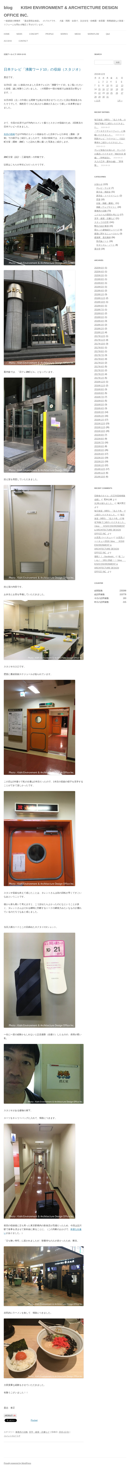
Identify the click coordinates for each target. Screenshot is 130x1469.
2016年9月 (99, 389)
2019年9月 (99, 279)
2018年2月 (99, 328)
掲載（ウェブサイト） (106, 207)
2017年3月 (99, 370)
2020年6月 (99, 268)
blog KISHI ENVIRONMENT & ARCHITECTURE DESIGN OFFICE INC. (61, 11)
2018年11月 (99, 298)
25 (111, 93)
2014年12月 (99, 469)
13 (122, 85)
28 (95, 97)
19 (117, 89)
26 (117, 93)
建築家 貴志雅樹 (102, 237)
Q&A (108, 34)
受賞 (98, 199)
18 (111, 89)
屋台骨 (97, 249)
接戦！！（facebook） (104, 556)
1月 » (119, 101)
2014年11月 (99, 473)
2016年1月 (99, 420)
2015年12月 (99, 423)
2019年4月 (99, 290)
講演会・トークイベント (107, 195)
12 (117, 85)
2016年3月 (99, 412)
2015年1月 (99, 465)
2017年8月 (99, 351)
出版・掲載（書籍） (105, 203)
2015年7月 (99, 442)
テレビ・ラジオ (103, 188)
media (78, 34)
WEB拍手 (10, 1415)
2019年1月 (99, 294)
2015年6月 (99, 446)
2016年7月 (99, 397)
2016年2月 (99, 416)
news (19, 34)
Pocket (34, 1420)
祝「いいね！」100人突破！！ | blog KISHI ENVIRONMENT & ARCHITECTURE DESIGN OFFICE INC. (110, 564)
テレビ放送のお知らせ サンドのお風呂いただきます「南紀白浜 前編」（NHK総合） (110, 154)
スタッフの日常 (101, 222)
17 (107, 89)
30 (103, 97)
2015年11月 (99, 427)
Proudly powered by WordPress (17, 1463)
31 (107, 97)
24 (107, 93)
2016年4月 (99, 408)
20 (122, 89)
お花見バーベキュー (103, 537)
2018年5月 (99, 317)
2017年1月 (99, 378)
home (7, 34)
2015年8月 (99, 439)
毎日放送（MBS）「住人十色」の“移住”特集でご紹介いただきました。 (110, 123)
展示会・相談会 (103, 192)
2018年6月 (99, 313)
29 (99, 97)
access (8, 41)
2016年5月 (99, 404)
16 (103, 89)
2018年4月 (99, 321)
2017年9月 (99, 347)
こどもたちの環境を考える (106, 214)
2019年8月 (99, 283)
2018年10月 (99, 302)
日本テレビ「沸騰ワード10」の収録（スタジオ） (43, 69)
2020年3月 (99, 275)
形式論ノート (102, 241)
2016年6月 (99, 401)
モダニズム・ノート (105, 245)
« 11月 (97, 101)
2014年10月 (99, 477)
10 (107, 85)
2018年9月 (99, 306)
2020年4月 (99, 271)
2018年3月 (99, 325)
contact (23, 41)
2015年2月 (99, 461)
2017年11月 (99, 340)
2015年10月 (99, 431)
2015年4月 (99, 454)
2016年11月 (99, 385)
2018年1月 (99, 332)
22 (99, 93)
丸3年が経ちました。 (104, 503)
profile (50, 34)
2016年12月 (99, 382)
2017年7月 (99, 355)
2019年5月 (99, 287)
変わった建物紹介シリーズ (106, 230)
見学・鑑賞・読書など (39, 1432)
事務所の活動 (21, 1432)
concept (34, 34)
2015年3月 (99, 458)
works (64, 34)
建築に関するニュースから (106, 233)
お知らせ (98, 184)
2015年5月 (99, 450)
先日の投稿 (9, 134)
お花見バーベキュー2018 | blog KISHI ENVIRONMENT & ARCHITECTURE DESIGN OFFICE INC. (109, 545)
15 (99, 89)
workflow (93, 34)
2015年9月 (99, 435)
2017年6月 (99, 359)
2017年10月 (99, 344)
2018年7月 (99, 309)
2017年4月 (99, 366)
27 (122, 93)
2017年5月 (99, 363)
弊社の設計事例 (101, 226)
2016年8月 (99, 393)
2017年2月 (99, 374)
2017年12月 (99, 336)
